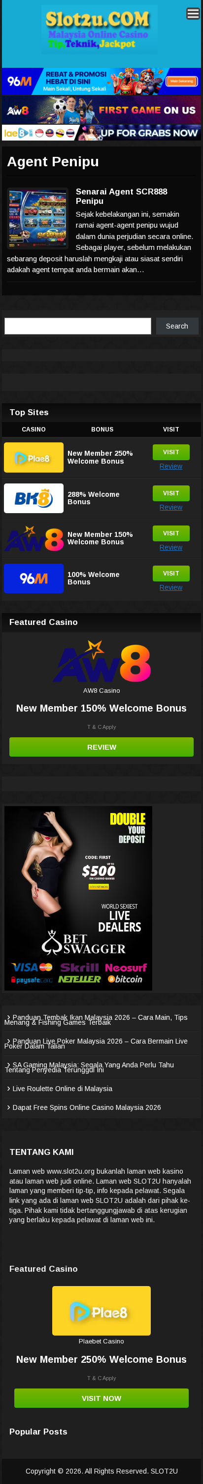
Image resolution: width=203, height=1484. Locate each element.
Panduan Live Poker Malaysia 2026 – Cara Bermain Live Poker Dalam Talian (96, 1043)
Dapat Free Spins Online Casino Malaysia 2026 (87, 1107)
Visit (171, 452)
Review (171, 466)
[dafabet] (78, 988)
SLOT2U (164, 1471)
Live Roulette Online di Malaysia (62, 1089)
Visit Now (101, 1398)
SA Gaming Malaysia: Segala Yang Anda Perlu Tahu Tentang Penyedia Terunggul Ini (89, 1067)
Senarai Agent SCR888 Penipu (121, 196)
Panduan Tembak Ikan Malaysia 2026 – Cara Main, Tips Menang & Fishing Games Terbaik (96, 1019)
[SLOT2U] (99, 52)
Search (177, 326)
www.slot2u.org (71, 1171)
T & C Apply (101, 727)
